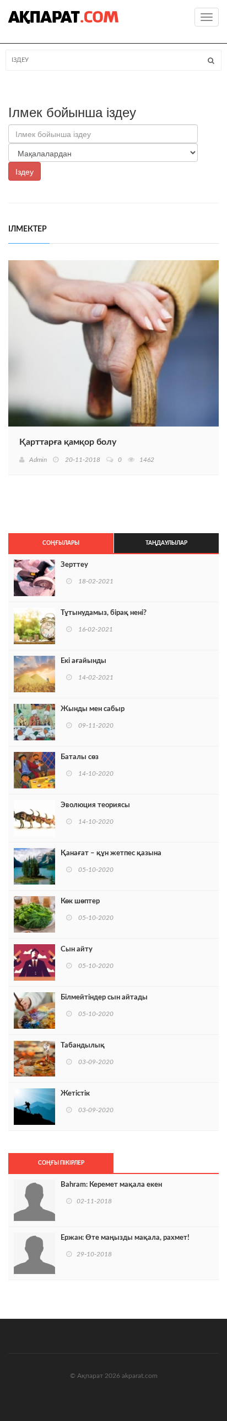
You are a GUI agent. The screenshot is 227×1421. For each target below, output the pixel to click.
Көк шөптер (80, 901)
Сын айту (77, 949)
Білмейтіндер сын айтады (104, 997)
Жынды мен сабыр (93, 709)
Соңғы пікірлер (61, 1163)
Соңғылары (60, 543)
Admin (38, 459)
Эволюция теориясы (95, 805)
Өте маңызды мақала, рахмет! (125, 1237)
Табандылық (83, 1045)
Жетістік (75, 1093)
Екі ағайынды (83, 661)
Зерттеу (74, 565)
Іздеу (24, 171)
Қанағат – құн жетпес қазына (111, 853)
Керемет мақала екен (111, 1184)
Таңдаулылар (166, 543)
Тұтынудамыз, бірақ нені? (104, 613)
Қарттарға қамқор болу (67, 442)
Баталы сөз (80, 757)
